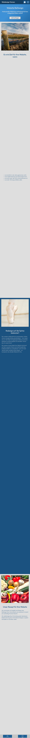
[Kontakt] (7, 736)
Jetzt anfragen (15, 18)
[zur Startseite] (24, 2)
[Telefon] (22, 736)
